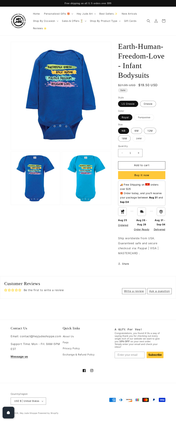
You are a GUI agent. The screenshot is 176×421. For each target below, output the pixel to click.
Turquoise (146, 118)
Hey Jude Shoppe (28, 413)
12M (150, 130)
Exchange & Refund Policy (79, 354)
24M (140, 139)
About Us (68, 336)
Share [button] (125, 263)
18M (124, 138)
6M (137, 130)
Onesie (148, 103)
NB (123, 130)
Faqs (66, 342)
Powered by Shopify (48, 413)
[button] (58, 13)
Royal (125, 117)
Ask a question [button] (159, 291)
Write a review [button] (134, 291)
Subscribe (155, 354)
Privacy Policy (71, 348)
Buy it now (141, 175)
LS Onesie (128, 103)
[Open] (8, 412)
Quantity (123, 146)
